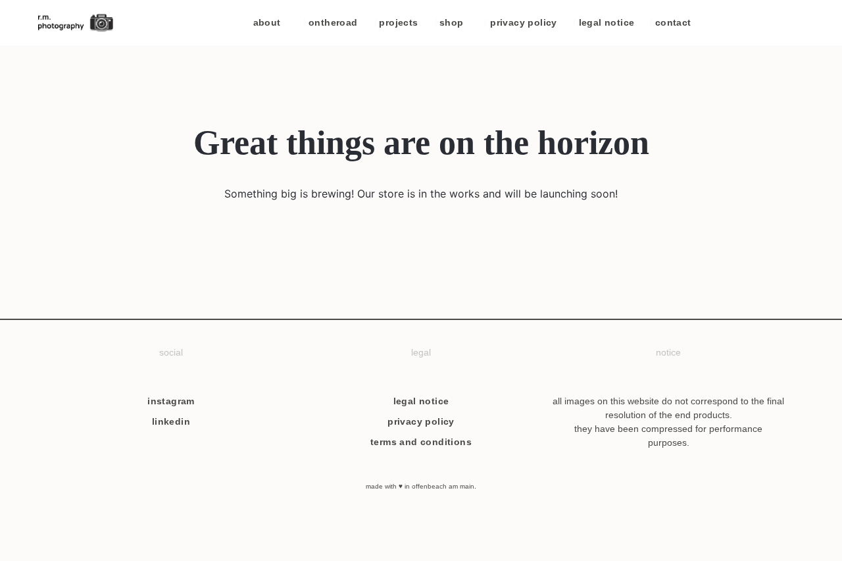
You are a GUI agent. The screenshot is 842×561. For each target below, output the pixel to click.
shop (449, 22)
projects (396, 22)
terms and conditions (421, 442)
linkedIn (171, 421)
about (267, 22)
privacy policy (520, 22)
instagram (171, 401)
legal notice (604, 22)
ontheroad (330, 22)
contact (670, 22)
